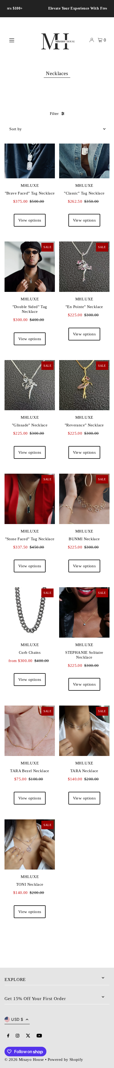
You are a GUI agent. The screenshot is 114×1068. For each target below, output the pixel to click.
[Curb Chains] (30, 612)
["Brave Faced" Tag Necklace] (30, 153)
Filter (54, 113)
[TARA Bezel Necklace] (30, 731)
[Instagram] (17, 1036)
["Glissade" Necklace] (30, 385)
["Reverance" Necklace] (84, 385)
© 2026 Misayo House (24, 1059)
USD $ (17, 1019)
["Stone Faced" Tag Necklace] (30, 499)
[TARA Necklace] (84, 731)
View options (29, 220)
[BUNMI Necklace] (84, 499)
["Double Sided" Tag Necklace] (30, 266)
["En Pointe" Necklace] (84, 266)
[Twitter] (28, 1036)
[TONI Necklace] (30, 844)
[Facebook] (8, 1036)
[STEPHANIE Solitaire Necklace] (84, 612)
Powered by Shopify (65, 1059)
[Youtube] (39, 1036)
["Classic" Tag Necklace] (84, 153)
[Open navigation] (20, 39)
